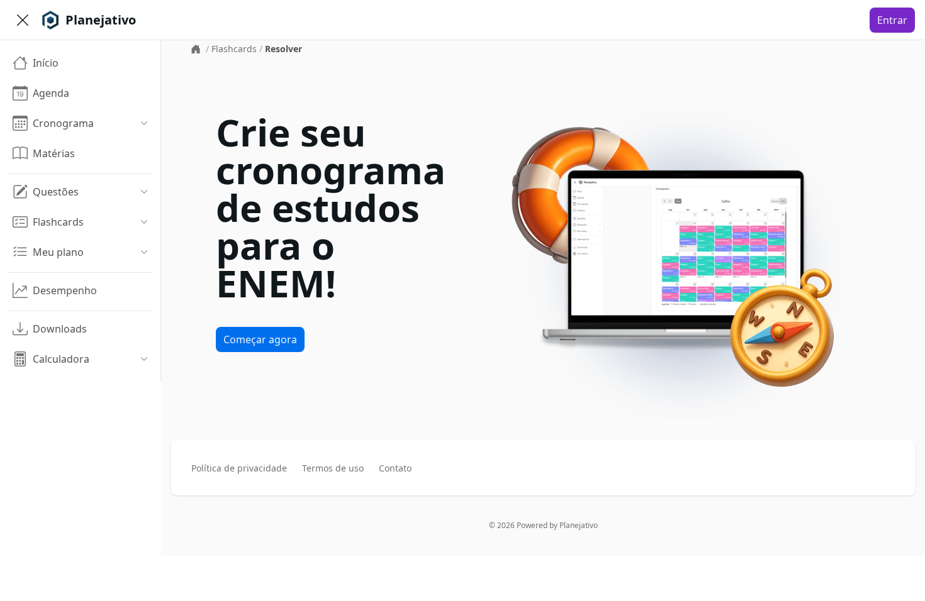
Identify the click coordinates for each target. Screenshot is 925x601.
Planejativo (578, 525)
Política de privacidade (239, 468)
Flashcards (234, 49)
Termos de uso (333, 468)
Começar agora (260, 339)
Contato (395, 468)
